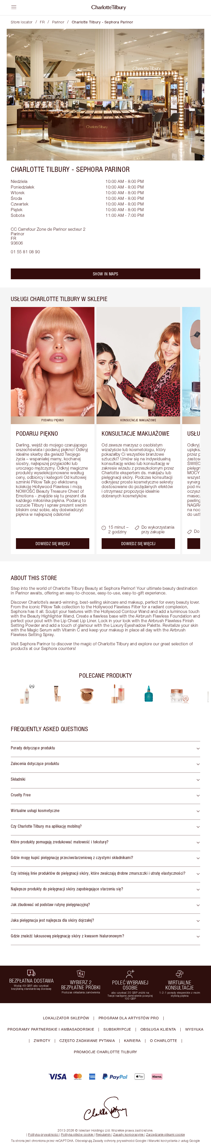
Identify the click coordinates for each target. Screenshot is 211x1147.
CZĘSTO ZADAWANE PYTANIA (87, 1040)
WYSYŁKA (194, 1029)
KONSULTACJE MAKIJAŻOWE (135, 433)
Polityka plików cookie (77, 1134)
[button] (105, 749)
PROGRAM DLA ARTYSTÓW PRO (129, 1018)
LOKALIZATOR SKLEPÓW (66, 1018)
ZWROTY (42, 1040)
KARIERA (132, 1040)
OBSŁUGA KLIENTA (158, 1029)
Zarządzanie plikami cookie (165, 1134)
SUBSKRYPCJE (117, 1029)
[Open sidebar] (14, 7)
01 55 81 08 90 (25, 251)
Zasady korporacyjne (128, 1134)
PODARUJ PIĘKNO (37, 433)
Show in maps (105, 274)
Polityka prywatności (43, 1134)
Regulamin (103, 1134)
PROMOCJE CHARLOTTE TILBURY (105, 1052)
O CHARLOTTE (163, 1040)
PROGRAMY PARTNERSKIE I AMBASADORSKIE (50, 1029)
